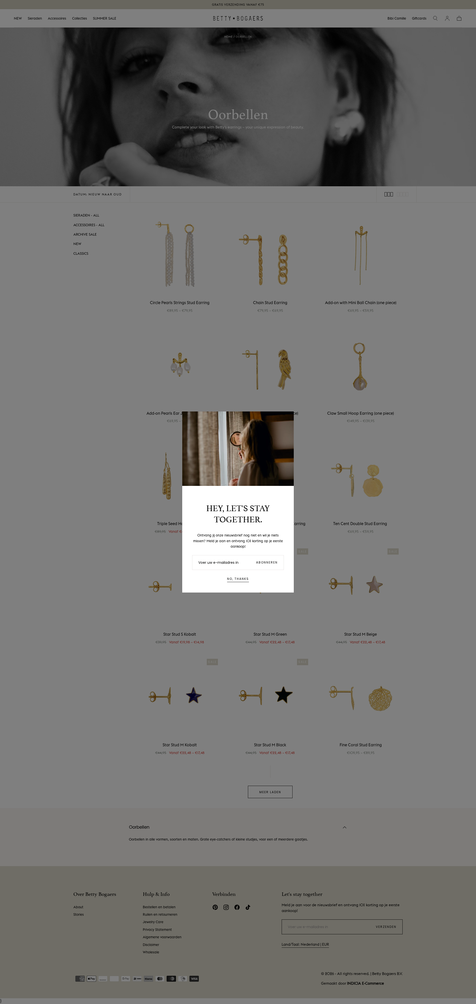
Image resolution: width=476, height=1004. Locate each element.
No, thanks (238, 579)
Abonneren (267, 562)
